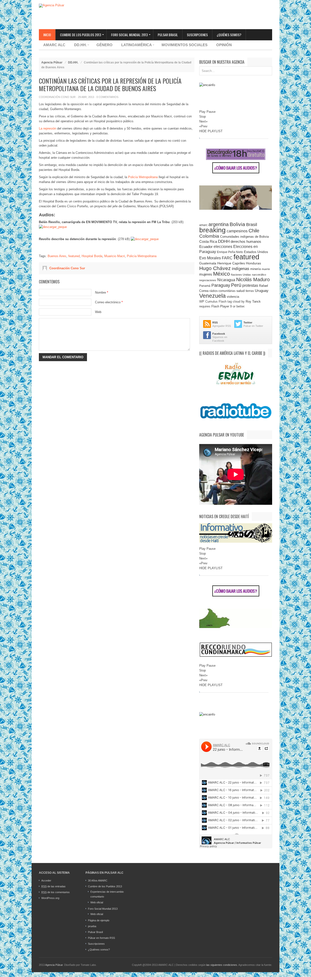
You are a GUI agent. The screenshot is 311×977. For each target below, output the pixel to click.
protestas (250, 285)
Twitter (247, 322)
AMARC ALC (54, 45)
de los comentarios (55, 892)
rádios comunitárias (222, 291)
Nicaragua (226, 280)
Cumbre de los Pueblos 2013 (78, 35)
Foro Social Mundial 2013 (127, 35)
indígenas (240, 268)
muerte (266, 269)
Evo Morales (210, 258)
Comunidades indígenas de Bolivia (244, 236)
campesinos (237, 231)
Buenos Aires (57, 256)
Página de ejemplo (98, 920)
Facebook (218, 333)
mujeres (205, 274)
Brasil (251, 224)
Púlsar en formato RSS (101, 937)
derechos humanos (246, 242)
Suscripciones (197, 34)
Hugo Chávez (215, 268)
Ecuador (206, 246)
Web (98, 312)
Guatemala (207, 263)
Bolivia (237, 224)
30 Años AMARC (97, 880)
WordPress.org (50, 898)
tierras (250, 290)
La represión (47, 128)
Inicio (47, 34)
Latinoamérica (134, 46)
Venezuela (212, 296)
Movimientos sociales (184, 45)
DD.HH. (78, 46)
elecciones (223, 246)
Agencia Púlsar (51, 62)
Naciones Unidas (241, 274)
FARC (227, 258)
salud (240, 291)
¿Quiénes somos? (229, 34)
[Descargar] (53, 227)
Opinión (224, 45)
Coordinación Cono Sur (57, 97)
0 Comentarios (107, 97)
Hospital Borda (92, 256)
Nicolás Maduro (253, 279)
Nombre (101, 292)
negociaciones (207, 280)
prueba (92, 926)
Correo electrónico (109, 302)
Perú (236, 285)
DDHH (224, 241)
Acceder (46, 880)
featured (74, 256)
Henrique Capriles (231, 263)
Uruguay (261, 290)
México (221, 274)
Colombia (209, 236)
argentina (218, 224)
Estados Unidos (256, 252)
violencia (233, 296)
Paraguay (220, 285)
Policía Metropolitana (143, 177)
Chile (254, 230)
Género (104, 45)
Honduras (253, 263)
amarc (203, 225)
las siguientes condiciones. (222, 964)
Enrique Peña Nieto (230, 251)
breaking (212, 230)
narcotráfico (259, 274)
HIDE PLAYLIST (211, 131)
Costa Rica (208, 242)
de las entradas (53, 886)
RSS (215, 322)
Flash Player (220, 306)
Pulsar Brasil (168, 34)
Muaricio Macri (114, 256)
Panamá (204, 286)
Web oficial (96, 902)
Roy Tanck (253, 301)
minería (255, 269)
